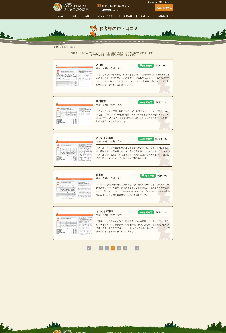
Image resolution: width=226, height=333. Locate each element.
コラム (170, 2)
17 (124, 248)
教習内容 (128, 16)
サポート (145, 16)
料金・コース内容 (81, 16)
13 (100, 248)
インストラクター (106, 16)
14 (106, 248)
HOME (60, 16)
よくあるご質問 (156, 2)
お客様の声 (163, 16)
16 (118, 248)
